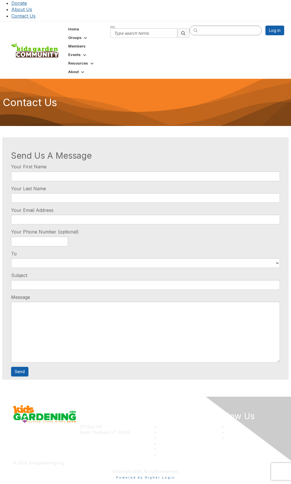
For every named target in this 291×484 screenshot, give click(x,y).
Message (20, 297)
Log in (274, 30)
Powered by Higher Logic (145, 477)
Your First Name (29, 166)
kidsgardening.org (165, 462)
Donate (19, 3)
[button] (78, 37)
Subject (19, 275)
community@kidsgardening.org (109, 440)
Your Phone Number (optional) (45, 232)
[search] (183, 33)
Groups (166, 437)
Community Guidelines (179, 454)
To (14, 254)
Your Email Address (32, 210)
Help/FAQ (168, 443)
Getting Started (173, 448)
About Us (21, 9)
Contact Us (23, 16)
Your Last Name (28, 188)
